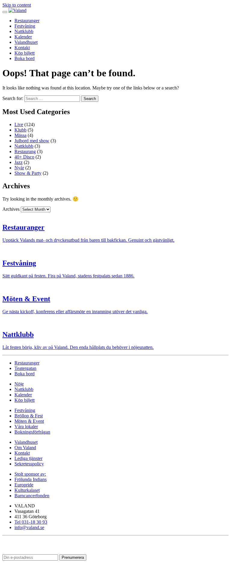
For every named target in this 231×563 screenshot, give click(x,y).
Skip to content (16, 5)
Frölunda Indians (30, 479)
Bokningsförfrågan (32, 431)
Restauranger (26, 20)
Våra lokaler (26, 426)
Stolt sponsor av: (30, 474)
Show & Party (28, 173)
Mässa (20, 135)
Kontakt (22, 47)
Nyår (19, 167)
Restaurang (25, 151)
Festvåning (24, 26)
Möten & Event (29, 421)
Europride (23, 484)
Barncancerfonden (31, 495)
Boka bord (24, 58)
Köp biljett (24, 53)
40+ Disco (24, 156)
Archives (11, 209)
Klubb (20, 129)
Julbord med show (31, 140)
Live (18, 124)
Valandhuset (26, 42)
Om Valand (25, 447)
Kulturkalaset (27, 490)
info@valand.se (29, 527)
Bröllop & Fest (28, 415)
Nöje (19, 383)
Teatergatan (25, 368)
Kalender (23, 36)
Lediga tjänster (28, 458)
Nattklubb (23, 31)
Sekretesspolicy (29, 463)
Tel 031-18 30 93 (30, 522)
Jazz (18, 162)
